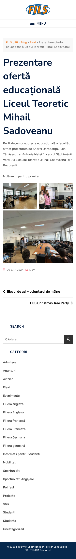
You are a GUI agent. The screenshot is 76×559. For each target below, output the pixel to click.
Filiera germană (14, 446)
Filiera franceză (14, 421)
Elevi (32, 270)
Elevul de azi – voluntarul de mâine (33, 291)
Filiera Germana (14, 437)
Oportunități (11, 471)
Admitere (9, 362)
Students (9, 521)
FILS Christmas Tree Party (49, 303)
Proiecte (9, 496)
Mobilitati (9, 462)
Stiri (6, 504)
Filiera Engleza (13, 412)
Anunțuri (9, 371)
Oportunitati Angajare (18, 479)
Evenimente (11, 396)
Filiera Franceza (14, 429)
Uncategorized (13, 529)
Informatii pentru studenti (21, 454)
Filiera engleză (13, 404)
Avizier (8, 379)
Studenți (9, 512)
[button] (38, 23)
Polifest (8, 487)
